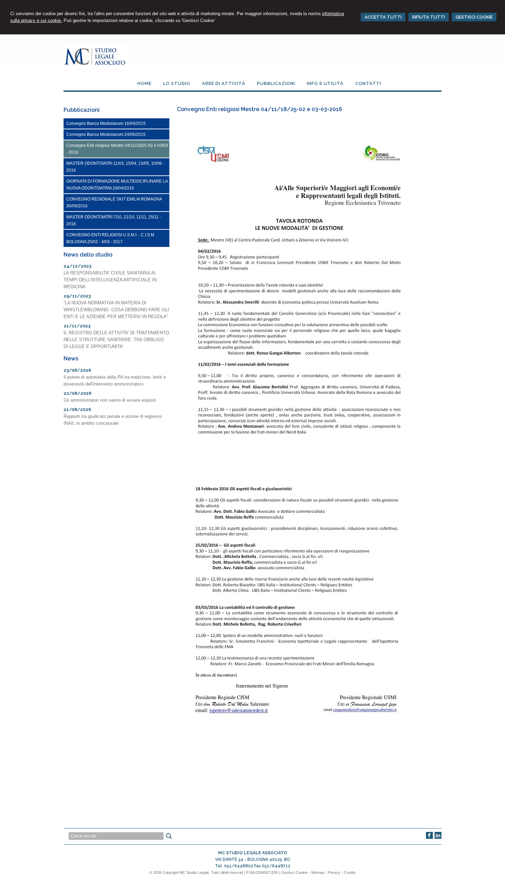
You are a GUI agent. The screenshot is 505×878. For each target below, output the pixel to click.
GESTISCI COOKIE (474, 17)
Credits (350, 872)
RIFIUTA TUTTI (428, 17)
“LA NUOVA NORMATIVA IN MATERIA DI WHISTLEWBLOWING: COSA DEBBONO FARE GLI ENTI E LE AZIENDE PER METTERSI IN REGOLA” (116, 309)
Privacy (334, 872)
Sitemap (317, 872)
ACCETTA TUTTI (383, 17)
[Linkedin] (438, 837)
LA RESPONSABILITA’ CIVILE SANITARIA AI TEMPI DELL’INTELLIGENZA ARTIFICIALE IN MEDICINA (110, 279)
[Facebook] (429, 837)
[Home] (95, 64)
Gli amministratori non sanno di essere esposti (110, 400)
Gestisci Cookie (294, 872)
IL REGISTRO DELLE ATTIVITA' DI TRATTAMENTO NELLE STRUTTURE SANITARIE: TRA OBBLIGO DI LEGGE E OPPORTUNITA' (116, 339)
